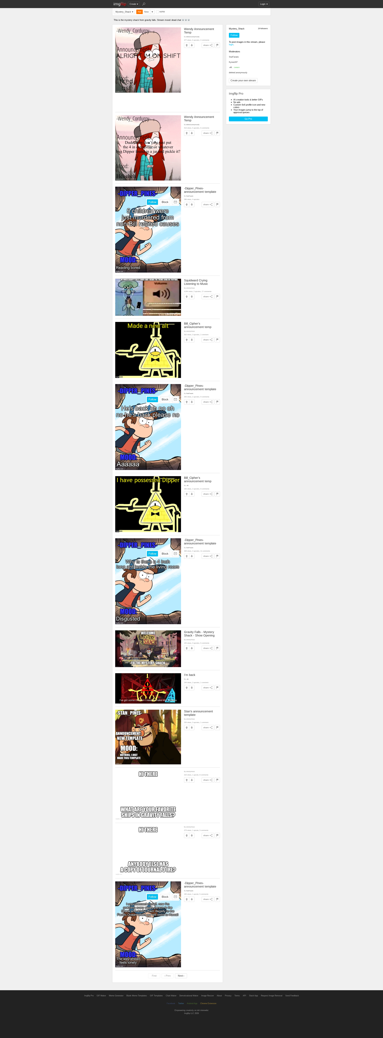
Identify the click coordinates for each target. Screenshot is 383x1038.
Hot (139, 11)
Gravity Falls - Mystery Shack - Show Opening (199, 633)
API (244, 996)
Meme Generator (116, 996)
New (146, 11)
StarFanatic (234, 57)
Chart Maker (171, 996)
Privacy (228, 996)
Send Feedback (292, 996)
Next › (181, 975)
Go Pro (248, 119)
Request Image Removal (271, 996)
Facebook (171, 1003)
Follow (234, 35)
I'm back (189, 675)
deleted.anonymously (238, 72)
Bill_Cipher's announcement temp (197, 325)
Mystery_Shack (123, 11)
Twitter (181, 1003)
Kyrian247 (233, 62)
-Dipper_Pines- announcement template (200, 190)
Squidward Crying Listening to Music (196, 282)
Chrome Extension (208, 1003)
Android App (192, 1003)
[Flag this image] (217, 45)
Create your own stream (243, 80)
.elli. (234, 67)
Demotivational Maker (188, 996)
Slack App (253, 996)
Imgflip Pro (89, 996)
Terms (237, 996)
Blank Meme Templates (136, 996)
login (231, 44)
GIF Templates (156, 996)
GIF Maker (101, 996)
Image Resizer (207, 996)
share (206, 45)
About (219, 996)
